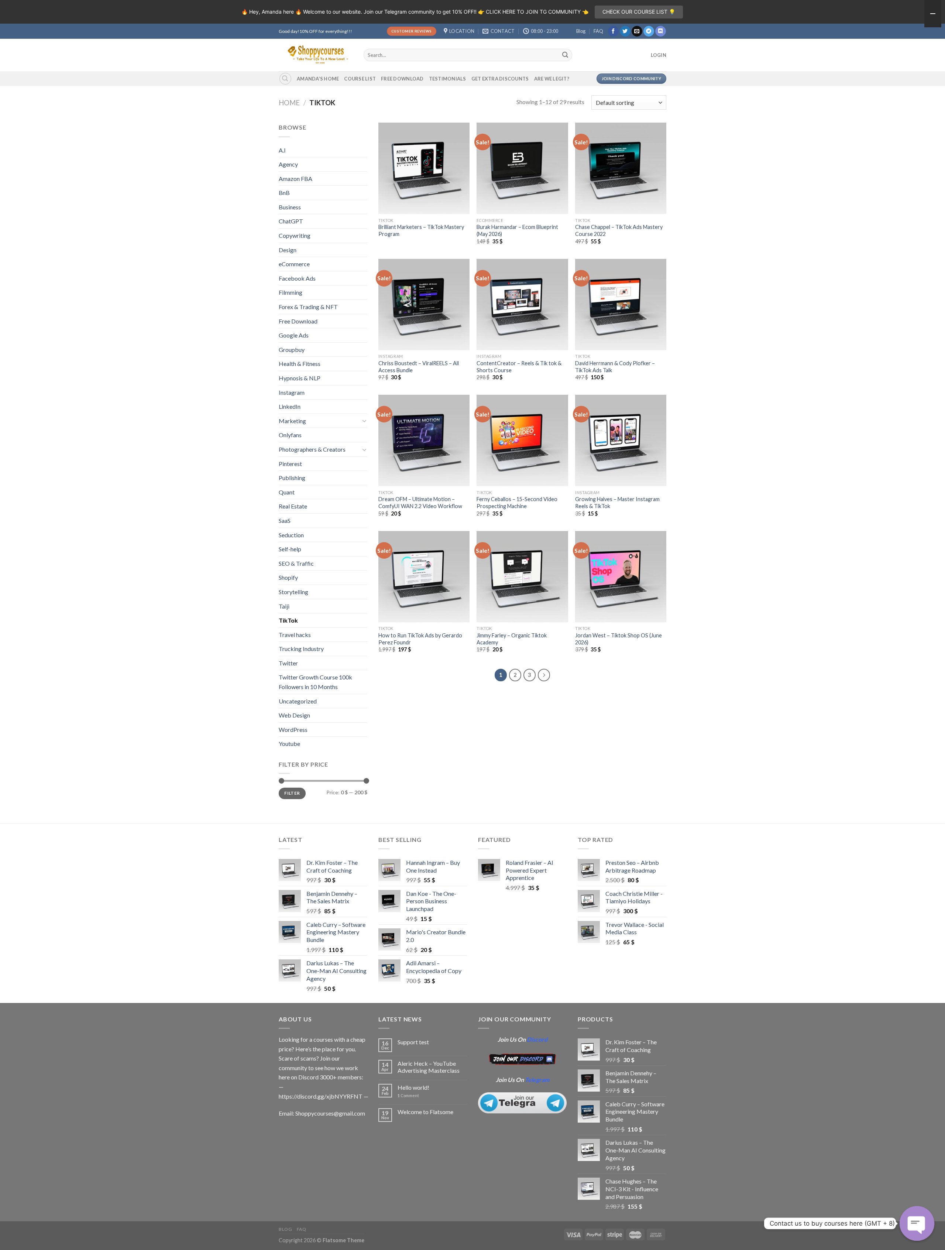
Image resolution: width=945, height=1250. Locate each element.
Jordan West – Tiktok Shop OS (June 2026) (618, 638)
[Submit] (565, 55)
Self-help (290, 548)
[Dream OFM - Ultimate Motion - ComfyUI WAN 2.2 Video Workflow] (424, 440)
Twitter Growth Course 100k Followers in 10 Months (315, 682)
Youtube (289, 743)
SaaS (285, 520)
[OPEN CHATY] (917, 1223)
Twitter (288, 663)
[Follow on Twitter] (625, 31)
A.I (282, 150)
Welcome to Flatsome (425, 1111)
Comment (408, 1095)
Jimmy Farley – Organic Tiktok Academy (512, 638)
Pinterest (290, 463)
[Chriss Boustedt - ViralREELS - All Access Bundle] (424, 304)
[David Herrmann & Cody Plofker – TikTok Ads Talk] (620, 304)
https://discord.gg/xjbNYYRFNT (320, 1096)
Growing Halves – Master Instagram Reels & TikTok (617, 502)
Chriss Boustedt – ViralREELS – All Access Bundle (418, 366)
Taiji (284, 606)
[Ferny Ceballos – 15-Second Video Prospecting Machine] (522, 440)
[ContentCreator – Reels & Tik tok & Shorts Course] (522, 304)
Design (287, 249)
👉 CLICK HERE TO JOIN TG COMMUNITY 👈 (533, 11)
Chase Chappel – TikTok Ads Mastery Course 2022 (619, 230)
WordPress (293, 729)
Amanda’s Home (318, 79)
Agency (288, 164)
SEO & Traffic (296, 563)
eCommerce (294, 263)
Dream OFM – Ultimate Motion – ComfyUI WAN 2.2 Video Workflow (420, 502)
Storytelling (293, 591)
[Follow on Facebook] (613, 31)
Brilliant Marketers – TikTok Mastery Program (421, 230)
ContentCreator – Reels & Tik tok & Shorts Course (519, 366)
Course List (360, 79)
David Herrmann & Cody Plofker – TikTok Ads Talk (615, 366)
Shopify (288, 577)
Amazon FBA (295, 178)
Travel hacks (295, 634)
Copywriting (294, 235)
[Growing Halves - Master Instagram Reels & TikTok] (620, 440)
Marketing (292, 420)
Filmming (290, 292)
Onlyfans (290, 434)
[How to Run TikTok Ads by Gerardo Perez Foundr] (424, 576)
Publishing (292, 477)
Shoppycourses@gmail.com (330, 1113)
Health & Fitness (299, 363)
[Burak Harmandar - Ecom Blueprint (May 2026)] (522, 168)
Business (290, 206)
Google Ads (294, 335)
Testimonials (447, 79)
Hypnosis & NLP (299, 377)
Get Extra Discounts (500, 79)
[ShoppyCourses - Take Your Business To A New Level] (316, 54)
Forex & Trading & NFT (308, 306)
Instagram (292, 392)
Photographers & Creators (312, 449)
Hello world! (413, 1087)
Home (289, 103)
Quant (287, 492)
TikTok (288, 620)
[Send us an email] (637, 31)
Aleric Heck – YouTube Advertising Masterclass (429, 1067)
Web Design (294, 715)
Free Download (402, 79)
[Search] (285, 79)
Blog (580, 31)
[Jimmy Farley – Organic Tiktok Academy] (522, 576)
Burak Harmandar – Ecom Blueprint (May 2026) (517, 230)
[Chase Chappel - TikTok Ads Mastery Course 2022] (620, 168)
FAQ (598, 31)
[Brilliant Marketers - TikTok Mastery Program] (424, 168)
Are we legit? (551, 79)
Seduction (291, 534)
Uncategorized (298, 701)
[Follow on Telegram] (648, 31)
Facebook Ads (297, 278)
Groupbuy (292, 349)
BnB (284, 192)
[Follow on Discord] (660, 31)
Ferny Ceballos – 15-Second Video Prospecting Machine (517, 502)
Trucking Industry (301, 648)
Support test (413, 1041)
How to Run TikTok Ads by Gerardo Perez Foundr (420, 638)
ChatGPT (291, 221)
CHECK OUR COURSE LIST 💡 (638, 11)
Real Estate (293, 506)
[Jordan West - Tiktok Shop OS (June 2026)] (620, 576)
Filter (292, 793)
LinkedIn (289, 406)
